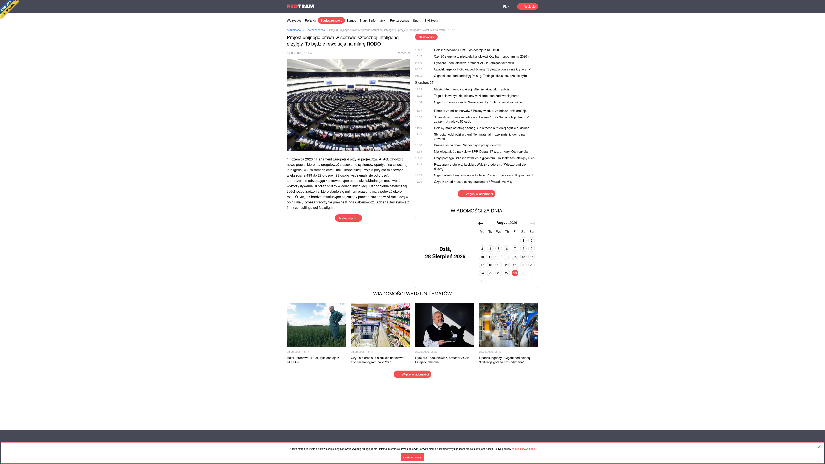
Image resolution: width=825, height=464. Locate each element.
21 (515, 265)
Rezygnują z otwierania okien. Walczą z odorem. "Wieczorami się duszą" (480, 166)
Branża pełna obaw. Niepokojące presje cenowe (467, 145)
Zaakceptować (412, 457)
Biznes (351, 20)
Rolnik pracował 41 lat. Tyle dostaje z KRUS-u (466, 49)
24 (482, 273)
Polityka (310, 20)
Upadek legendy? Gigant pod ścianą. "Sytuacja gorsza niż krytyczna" (482, 69)
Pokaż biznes (399, 20)
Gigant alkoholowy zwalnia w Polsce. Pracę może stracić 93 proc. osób (484, 175)
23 (531, 265)
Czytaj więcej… (348, 218)
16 (531, 256)
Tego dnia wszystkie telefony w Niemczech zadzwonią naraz (476, 95)
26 (498, 273)
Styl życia (431, 20)
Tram (300, 6)
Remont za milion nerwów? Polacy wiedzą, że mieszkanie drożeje (480, 110)
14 (515, 256)
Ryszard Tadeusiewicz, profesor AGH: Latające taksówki (474, 62)
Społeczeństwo (331, 20)
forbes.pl (404, 52)
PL (505, 6)
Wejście (530, 6)
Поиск (490, 6)
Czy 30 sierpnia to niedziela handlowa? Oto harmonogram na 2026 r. (482, 56)
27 (507, 273)
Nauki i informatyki (373, 20)
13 (507, 256)
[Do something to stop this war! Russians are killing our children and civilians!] (9, 9)
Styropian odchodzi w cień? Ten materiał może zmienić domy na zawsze (479, 136)
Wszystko (294, 20)
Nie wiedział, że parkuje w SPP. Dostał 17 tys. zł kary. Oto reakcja (481, 151)
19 (498, 265)
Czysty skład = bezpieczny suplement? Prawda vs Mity (473, 181)
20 (507, 265)
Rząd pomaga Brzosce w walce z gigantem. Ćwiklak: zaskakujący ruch (484, 158)
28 (515, 273)
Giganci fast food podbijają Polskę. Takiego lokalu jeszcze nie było (480, 75)
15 (523, 256)
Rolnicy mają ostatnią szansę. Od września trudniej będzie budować (481, 127)
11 (490, 256)
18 (490, 265)
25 (490, 273)
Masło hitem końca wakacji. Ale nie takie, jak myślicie (471, 89)
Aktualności (294, 30)
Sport (416, 20)
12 (498, 256)
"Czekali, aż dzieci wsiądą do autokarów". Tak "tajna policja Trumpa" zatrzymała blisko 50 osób (481, 119)
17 (482, 265)
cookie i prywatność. (523, 448)
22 (523, 265)
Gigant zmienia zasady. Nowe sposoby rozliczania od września (478, 102)
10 (482, 256)
